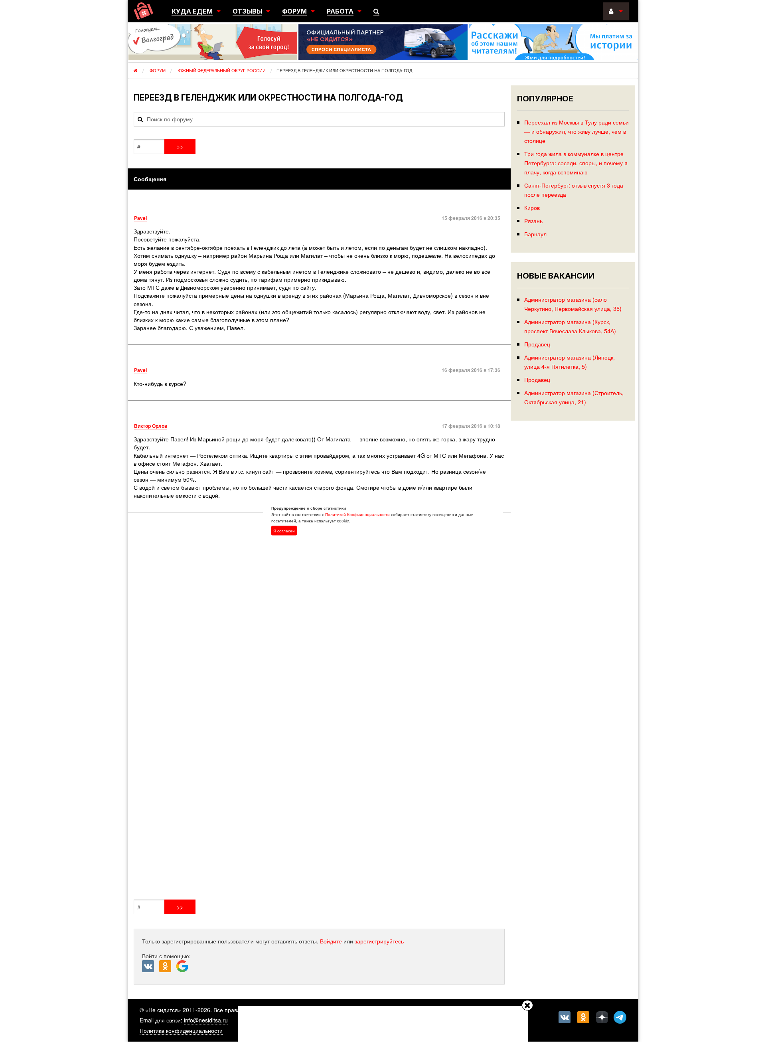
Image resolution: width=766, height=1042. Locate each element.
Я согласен (284, 530)
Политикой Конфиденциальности (357, 514)
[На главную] (143, 11)
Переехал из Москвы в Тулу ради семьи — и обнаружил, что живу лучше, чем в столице (576, 131)
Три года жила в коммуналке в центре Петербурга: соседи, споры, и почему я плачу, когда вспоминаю (576, 162)
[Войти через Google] (183, 968)
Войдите (331, 941)
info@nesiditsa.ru (206, 1020)
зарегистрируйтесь (379, 941)
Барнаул (535, 233)
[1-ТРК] (319, 707)
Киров (532, 207)
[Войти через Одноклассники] (167, 966)
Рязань (533, 220)
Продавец (537, 344)
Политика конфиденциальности (181, 1030)
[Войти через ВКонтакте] (150, 966)
